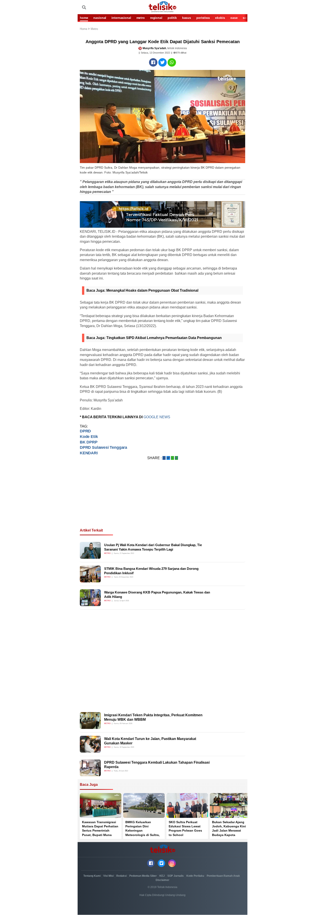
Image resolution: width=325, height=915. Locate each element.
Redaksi (121, 875)
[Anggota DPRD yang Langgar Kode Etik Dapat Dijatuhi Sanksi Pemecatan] (153, 62)
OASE (233, 17)
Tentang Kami (92, 875)
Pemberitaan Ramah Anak (223, 875)
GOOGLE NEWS (156, 417)
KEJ (162, 875)
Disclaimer (162, 880)
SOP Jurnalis (175, 875)
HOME (84, 17)
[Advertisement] (162, 499)
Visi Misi (108, 875)
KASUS (186, 17)
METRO (140, 17)
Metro (94, 29)
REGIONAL (156, 17)
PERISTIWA (203, 17)
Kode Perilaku (195, 875)
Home (84, 29)
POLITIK (172, 17)
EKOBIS (220, 17)
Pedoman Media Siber (143, 875)
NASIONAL (99, 17)
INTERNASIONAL (121, 17)
